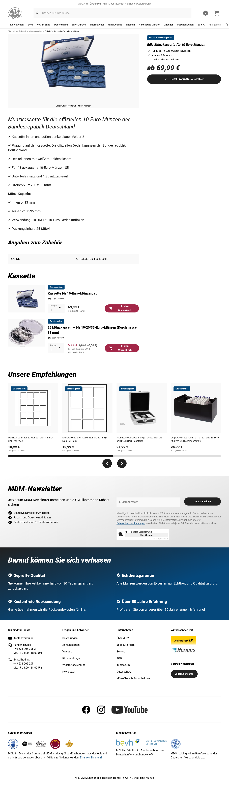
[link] (15, 13)
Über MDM (95, 3)
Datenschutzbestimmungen (131, 523)
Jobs (111, 3)
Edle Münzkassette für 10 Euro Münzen (62, 31)
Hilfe (105, 3)
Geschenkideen (185, 24)
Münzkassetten (36, 31)
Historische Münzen (149, 24)
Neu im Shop (43, 24)
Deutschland (61, 24)
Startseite (12, 31)
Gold (30, 24)
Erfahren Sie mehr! (91, 757)
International (97, 24)
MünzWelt (83, 3)
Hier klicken (146, 535)
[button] (38, 13)
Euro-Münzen (79, 24)
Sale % (201, 24)
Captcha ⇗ (161, 539)
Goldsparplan (144, 3)
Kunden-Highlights (125, 3)
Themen (130, 24)
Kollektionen (17, 24)
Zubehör (168, 24)
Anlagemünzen (217, 24)
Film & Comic (115, 24)
